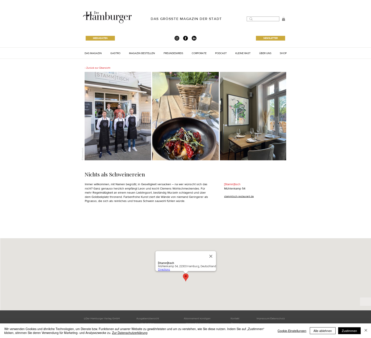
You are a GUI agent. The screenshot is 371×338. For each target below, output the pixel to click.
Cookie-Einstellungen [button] (292, 331)
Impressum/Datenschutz (271, 318)
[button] (283, 19)
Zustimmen (349, 331)
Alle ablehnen (322, 331)
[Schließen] (365, 331)
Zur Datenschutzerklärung (129, 332)
